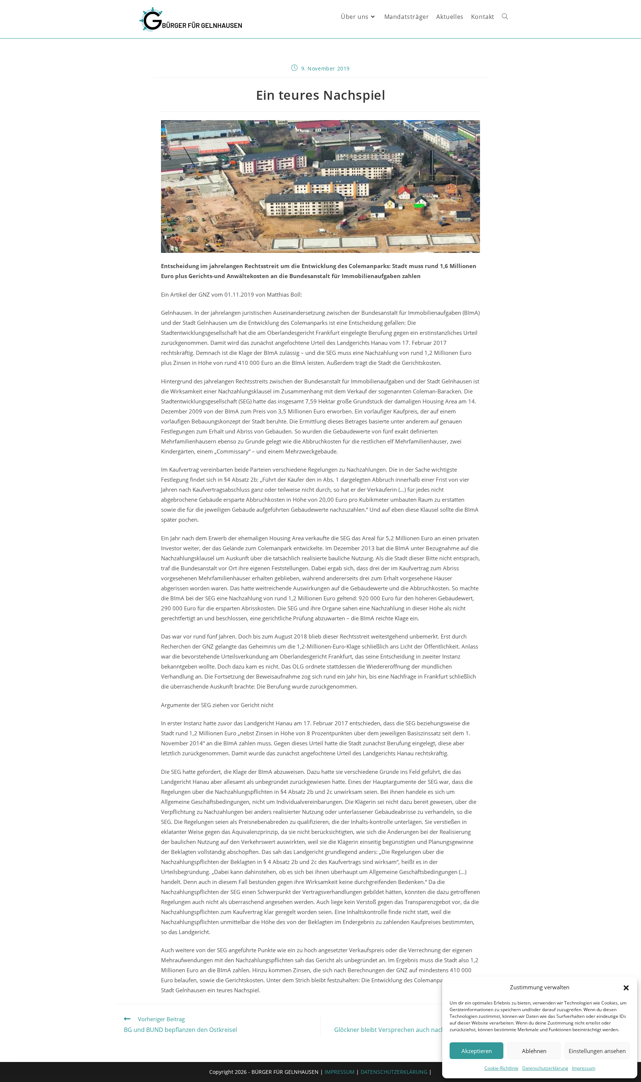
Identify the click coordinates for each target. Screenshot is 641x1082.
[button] (626, 987)
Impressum (583, 1068)
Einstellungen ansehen (597, 1051)
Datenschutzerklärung (545, 1068)
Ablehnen (534, 1051)
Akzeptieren (476, 1051)
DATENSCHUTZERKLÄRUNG (394, 1071)
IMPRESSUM (340, 1071)
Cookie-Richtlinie (501, 1068)
